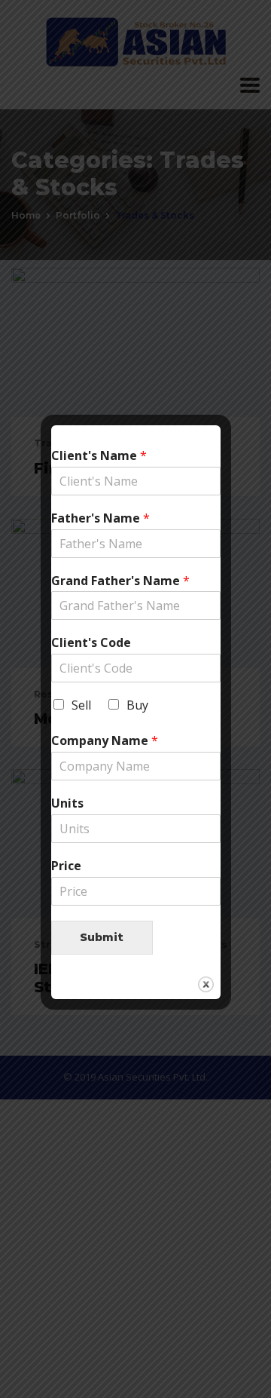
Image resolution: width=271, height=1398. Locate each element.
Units (67, 803)
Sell (81, 705)
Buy (137, 705)
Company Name (104, 741)
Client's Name (99, 456)
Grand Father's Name (120, 581)
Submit (101, 937)
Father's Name (100, 518)
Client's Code (91, 643)
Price (66, 866)
